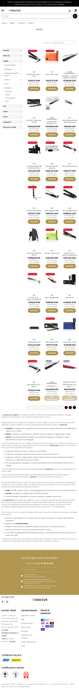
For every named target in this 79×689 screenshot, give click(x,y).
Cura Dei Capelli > (10, 65)
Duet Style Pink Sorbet (69, 166)
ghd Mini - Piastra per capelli (34, 121)
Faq (22, 619)
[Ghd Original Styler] (52, 324)
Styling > (7, 80)
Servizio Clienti (9, 610)
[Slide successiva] (75, 3)
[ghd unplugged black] (69, 192)
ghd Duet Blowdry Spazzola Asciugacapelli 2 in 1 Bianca (52, 167)
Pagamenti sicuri (28, 615)
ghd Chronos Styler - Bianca (34, 385)
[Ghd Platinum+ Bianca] (34, 192)
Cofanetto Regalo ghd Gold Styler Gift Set (34, 167)
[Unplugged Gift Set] (34, 324)
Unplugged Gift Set (34, 342)
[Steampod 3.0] (52, 366)
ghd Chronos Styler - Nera (34, 75)
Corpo (5, 111)
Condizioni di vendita (26, 636)
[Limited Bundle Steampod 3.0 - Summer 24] (52, 102)
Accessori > (8, 88)
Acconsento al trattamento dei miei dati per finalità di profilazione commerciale (40, 587)
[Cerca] (75, 16)
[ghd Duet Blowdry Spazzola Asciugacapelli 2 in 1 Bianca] (52, 148)
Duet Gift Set (69, 298)
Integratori (7, 122)
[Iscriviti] (56, 569)
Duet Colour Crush (69, 342)
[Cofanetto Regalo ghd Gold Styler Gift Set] (34, 148)
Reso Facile (26, 627)
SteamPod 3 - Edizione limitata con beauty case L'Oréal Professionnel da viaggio (69, 77)
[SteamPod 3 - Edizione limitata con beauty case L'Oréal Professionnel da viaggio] (69, 56)
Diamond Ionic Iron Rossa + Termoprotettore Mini (69, 385)
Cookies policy (27, 623)
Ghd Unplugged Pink (52, 298)
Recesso (24, 631)
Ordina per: (48, 43)
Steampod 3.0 (51, 386)
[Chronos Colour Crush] (52, 235)
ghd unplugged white (51, 211)
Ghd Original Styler (51, 342)
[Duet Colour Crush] (69, 324)
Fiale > (6, 84)
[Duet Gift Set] (69, 279)
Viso (4, 106)
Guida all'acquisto (28, 642)
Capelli (12, 23)
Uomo (5, 117)
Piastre (31, 23)
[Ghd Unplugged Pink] (52, 279)
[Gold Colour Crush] (52, 56)
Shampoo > (8, 69)
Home (4, 23)
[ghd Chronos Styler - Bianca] (34, 366)
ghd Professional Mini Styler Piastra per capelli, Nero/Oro (69, 121)
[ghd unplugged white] (52, 192)
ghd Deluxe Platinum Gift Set (34, 254)
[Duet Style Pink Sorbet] (69, 148)
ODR (23, 646)
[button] (4, 10)
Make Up (6, 55)
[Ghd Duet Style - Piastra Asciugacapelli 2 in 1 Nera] (69, 235)
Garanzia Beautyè (29, 610)
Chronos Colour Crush (52, 253)
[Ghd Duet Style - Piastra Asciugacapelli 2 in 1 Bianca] (34, 279)
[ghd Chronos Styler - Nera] (34, 56)
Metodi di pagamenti (45, 611)
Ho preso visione (35, 575)
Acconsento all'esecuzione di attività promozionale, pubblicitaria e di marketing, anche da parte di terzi (40, 581)
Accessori (21, 23)
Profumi (6, 50)
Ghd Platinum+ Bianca (34, 211)
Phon (7, 101)
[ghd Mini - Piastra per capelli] (34, 102)
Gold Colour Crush (51, 74)
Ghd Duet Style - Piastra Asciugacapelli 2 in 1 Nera (69, 254)
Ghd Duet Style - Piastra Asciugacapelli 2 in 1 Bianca (34, 298)
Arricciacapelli (10, 98)
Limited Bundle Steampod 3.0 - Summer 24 (52, 123)
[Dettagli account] (69, 10)
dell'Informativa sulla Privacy (35, 577)
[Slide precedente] (4, 3)
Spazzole (8, 91)
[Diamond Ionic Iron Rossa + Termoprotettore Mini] (69, 366)
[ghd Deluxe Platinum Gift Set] (34, 235)
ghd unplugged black (69, 211)
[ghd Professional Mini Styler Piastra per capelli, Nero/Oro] (69, 102)
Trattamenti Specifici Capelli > (11, 74)
